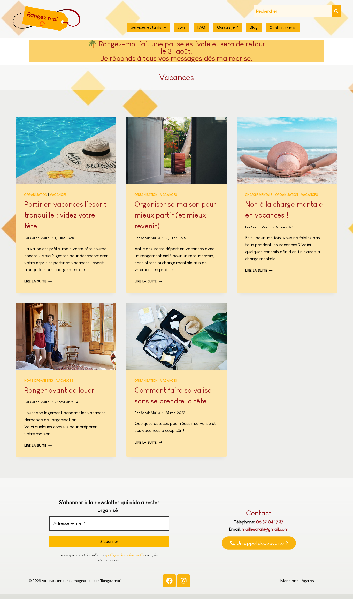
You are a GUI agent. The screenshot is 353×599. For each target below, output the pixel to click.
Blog (254, 27)
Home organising (38, 381)
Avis (182, 27)
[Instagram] (183, 580)
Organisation (35, 195)
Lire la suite (38, 281)
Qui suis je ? (227, 27)
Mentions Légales (297, 580)
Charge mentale (259, 195)
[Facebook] (169, 580)
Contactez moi (283, 27)
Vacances (58, 195)
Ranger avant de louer (59, 390)
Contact (258, 513)
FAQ (201, 27)
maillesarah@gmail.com (265, 529)
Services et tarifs (146, 27)
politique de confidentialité (125, 555)
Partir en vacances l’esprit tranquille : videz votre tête (65, 215)
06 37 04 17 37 (269, 522)
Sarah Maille (40, 238)
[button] (148, 27)
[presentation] (66, 150)
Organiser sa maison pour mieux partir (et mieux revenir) (175, 215)
